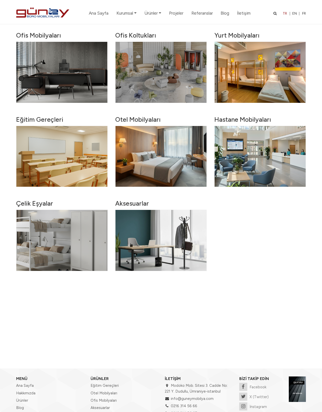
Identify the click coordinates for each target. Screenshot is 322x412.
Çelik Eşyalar (34, 203)
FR (304, 13)
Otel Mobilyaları (137, 119)
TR (285, 13)
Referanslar (202, 13)
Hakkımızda (25, 393)
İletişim (244, 13)
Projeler (176, 13)
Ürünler (151, 13)
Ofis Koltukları (135, 35)
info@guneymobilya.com (192, 398)
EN (294, 13)
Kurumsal (124, 13)
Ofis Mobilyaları (38, 35)
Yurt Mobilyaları (236, 35)
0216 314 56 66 (184, 406)
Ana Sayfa (98, 13)
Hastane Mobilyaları (242, 119)
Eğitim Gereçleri (39, 119)
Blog (225, 13)
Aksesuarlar (132, 203)
